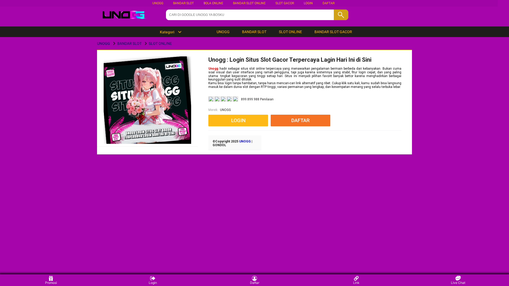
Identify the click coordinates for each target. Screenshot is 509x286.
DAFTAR (329, 3)
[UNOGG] (147, 108)
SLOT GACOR (284, 3)
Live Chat (458, 283)
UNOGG (157, 3)
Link (356, 283)
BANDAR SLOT (183, 3)
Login (153, 283)
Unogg (213, 68)
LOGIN (308, 3)
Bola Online (213, 3)
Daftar (254, 283)
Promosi (51, 283)
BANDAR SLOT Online (249, 3)
